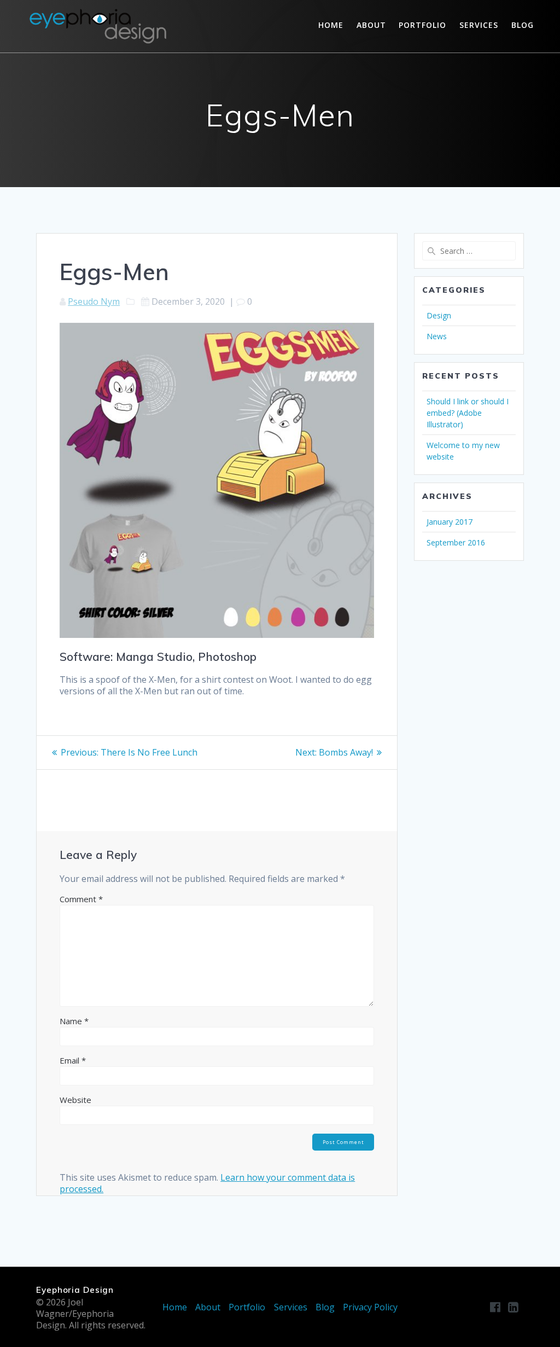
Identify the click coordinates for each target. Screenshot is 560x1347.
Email (73, 1060)
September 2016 (456, 542)
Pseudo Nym (94, 301)
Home (330, 25)
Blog (522, 25)
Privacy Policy (370, 1307)
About (371, 25)
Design (439, 315)
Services (478, 25)
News (437, 336)
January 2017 (449, 521)
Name (74, 1020)
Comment (81, 898)
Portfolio (422, 25)
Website (75, 1099)
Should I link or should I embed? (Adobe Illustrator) (468, 412)
